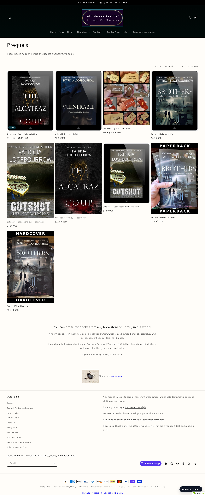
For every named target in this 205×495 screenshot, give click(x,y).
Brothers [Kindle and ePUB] (162, 134)
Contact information (140, 487)
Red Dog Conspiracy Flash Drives (116, 129)
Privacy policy (96, 487)
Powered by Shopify (69, 487)
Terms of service (110, 487)
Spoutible (109, 492)
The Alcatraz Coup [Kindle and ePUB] (22, 134)
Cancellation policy (158, 487)
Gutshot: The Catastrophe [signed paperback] (25, 222)
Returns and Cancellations (19, 442)
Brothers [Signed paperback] (163, 217)
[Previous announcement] (8, 2)
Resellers (11, 422)
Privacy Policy (13, 413)
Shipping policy (124, 487)
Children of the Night (135, 407)
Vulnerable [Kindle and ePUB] (67, 134)
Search (10, 403)
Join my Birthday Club (17, 447)
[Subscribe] (54, 463)
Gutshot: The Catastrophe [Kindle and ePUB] (121, 207)
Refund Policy (13, 417)
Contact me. (117, 376)
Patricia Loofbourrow (53, 487)
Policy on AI (12, 427)
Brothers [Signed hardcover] (18, 306)
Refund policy (84, 487)
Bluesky (119, 492)
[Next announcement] (197, 2)
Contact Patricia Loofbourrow (20, 408)
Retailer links (13, 432)
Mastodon (97, 492)
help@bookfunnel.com (141, 425)
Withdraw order (14, 437)
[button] (10, 18)
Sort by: (158, 66)
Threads (86, 492)
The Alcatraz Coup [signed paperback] (70, 218)
